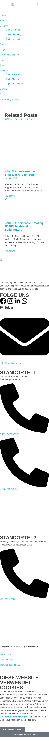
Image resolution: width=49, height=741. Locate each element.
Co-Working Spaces (9, 99)
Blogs (2, 94)
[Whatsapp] (24, 301)
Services (4, 70)
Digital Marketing (13, 79)
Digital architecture (14, 84)
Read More (10, 196)
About (2, 65)
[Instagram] (10, 301)
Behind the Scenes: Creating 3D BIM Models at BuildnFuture (24, 226)
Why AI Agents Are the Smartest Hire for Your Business (20, 175)
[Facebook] (3, 301)
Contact (3, 89)
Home (3, 60)
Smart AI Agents (12, 74)
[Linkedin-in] (17, 301)
